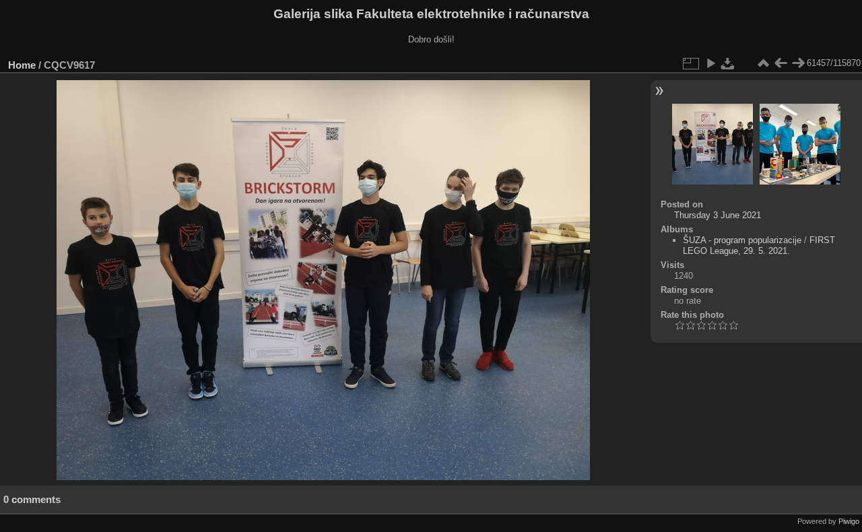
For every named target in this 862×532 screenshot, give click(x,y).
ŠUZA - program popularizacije (742, 240)
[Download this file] (728, 63)
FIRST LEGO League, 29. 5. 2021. (759, 245)
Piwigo (848, 521)
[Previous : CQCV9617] (780, 63)
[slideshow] (710, 63)
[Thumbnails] (763, 63)
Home (22, 65)
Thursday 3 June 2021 (717, 215)
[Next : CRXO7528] (798, 63)
